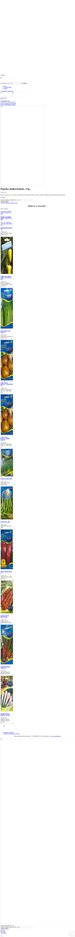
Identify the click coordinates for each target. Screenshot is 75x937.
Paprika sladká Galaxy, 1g (6, 572)
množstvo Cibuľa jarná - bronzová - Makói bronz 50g (6, 391)
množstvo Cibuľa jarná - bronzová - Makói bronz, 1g (6, 445)
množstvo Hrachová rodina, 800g (5, 483)
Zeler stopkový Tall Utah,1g (5, 331)
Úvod (5, 86)
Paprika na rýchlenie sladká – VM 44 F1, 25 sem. (6, 218)
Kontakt (5, 88)
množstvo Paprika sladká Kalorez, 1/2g (10, 200)
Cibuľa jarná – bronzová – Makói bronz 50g (7, 384)
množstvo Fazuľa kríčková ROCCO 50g (6, 621)
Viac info (9, 222)
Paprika (14, 103)
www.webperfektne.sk (55, 736)
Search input (3, 83)
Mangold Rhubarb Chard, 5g (5, 667)
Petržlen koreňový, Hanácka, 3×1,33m (5, 714)
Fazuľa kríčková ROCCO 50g (5, 616)
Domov (2, 103)
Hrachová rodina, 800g (6, 478)
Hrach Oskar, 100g (5, 521)
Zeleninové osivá (8, 103)
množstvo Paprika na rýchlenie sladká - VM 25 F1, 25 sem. (6, 284)
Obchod (7, 87)
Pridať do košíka (4, 201)
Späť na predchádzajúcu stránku (8, 104)
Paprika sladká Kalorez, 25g (7, 228)
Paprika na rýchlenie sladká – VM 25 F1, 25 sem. (6, 278)
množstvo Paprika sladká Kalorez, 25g (6, 234)
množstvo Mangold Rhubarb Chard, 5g (5, 673)
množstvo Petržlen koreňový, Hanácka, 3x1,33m (5, 720)
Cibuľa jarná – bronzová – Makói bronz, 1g (5, 438)
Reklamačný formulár (9, 732)
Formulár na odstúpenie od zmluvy (12, 733)
